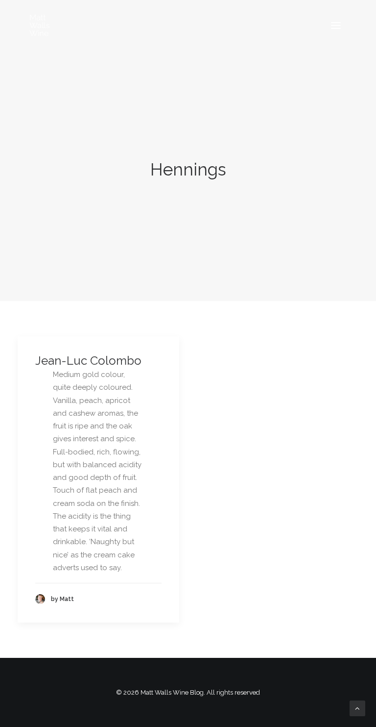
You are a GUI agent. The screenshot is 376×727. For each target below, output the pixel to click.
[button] (335, 25)
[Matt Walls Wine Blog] (39, 25)
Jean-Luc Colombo (88, 360)
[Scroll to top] (357, 707)
